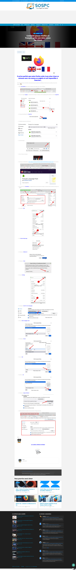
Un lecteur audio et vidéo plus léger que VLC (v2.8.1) (51, 517)
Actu (22, 24)
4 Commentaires (39, 42)
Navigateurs (37, 33)
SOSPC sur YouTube (16, 24)
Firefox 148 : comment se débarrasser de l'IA (26, 504)
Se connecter (41, 0)
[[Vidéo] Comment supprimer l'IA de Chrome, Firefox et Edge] (50, 498)
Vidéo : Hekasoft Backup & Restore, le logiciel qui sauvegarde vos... (25, 490)
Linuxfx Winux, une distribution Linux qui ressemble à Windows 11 (49, 490)
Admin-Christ (28, 492)
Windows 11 (33, 24)
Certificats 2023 (26, 24)
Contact (22, 566)
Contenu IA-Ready (38, 569)
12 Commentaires (47, 506)
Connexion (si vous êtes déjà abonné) (27, 471)
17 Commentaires (22, 506)
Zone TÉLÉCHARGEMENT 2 (25, 0)
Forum (38, 0)
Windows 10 (38, 24)
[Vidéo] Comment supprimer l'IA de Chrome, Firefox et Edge (48, 504)
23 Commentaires (22, 492)
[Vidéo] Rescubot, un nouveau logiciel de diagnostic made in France (53, 537)
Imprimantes (51, 24)
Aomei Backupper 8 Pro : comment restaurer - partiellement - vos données (53, 530)
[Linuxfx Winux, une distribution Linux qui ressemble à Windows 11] (50, 484)
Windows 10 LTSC (45, 24)
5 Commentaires (47, 492)
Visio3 (41, 33)
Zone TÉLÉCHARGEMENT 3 (33, 0)
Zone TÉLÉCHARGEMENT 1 (16, 0)
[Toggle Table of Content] (23, 52)
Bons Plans (57, 24)
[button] (74, 569)
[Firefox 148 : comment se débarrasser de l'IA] (25, 498)
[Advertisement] (38, 17)
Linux (34, 33)
